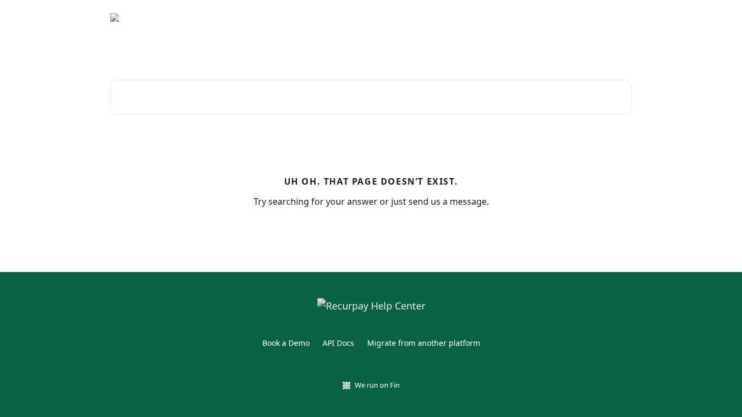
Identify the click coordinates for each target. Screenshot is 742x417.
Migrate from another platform (423, 343)
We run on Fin (377, 385)
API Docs (338, 343)
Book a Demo (286, 343)
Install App (604, 17)
